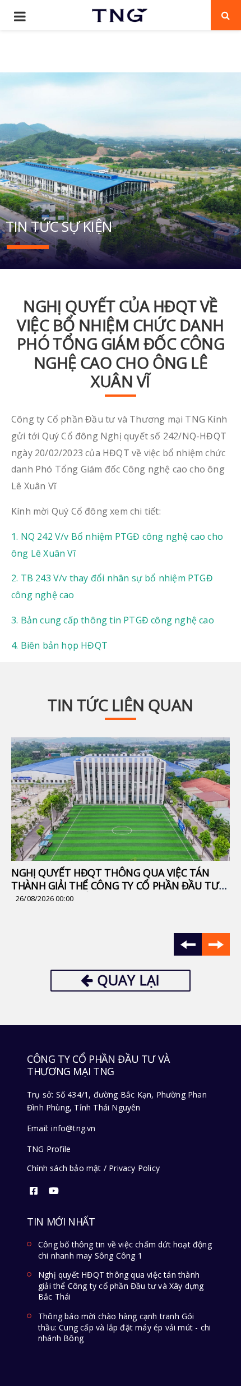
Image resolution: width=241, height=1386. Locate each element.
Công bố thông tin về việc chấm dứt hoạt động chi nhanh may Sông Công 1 (125, 1250)
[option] (120, 821)
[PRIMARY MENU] (19, 17)
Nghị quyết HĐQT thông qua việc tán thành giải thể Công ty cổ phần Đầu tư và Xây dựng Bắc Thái (115, 885)
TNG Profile (49, 1149)
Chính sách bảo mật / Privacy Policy (93, 1168)
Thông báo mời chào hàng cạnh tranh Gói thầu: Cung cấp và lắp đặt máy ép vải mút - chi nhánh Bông (124, 1327)
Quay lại (126, 979)
